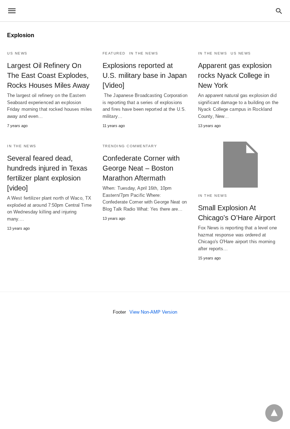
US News (17, 53)
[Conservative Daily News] (144, 10)
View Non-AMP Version (153, 312)
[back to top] (274, 413)
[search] (279, 11)
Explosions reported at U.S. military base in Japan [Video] (145, 75)
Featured (114, 53)
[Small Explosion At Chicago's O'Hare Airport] (240, 165)
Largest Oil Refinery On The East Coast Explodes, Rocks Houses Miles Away (48, 75)
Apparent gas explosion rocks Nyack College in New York (235, 75)
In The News (143, 53)
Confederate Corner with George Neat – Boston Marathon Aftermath (141, 168)
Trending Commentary (130, 146)
